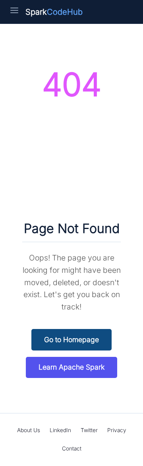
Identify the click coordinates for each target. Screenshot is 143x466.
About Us (28, 430)
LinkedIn (60, 430)
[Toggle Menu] (14, 12)
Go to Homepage (71, 339)
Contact (71, 448)
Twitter (89, 430)
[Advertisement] (71, 162)
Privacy (116, 430)
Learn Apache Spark (71, 367)
